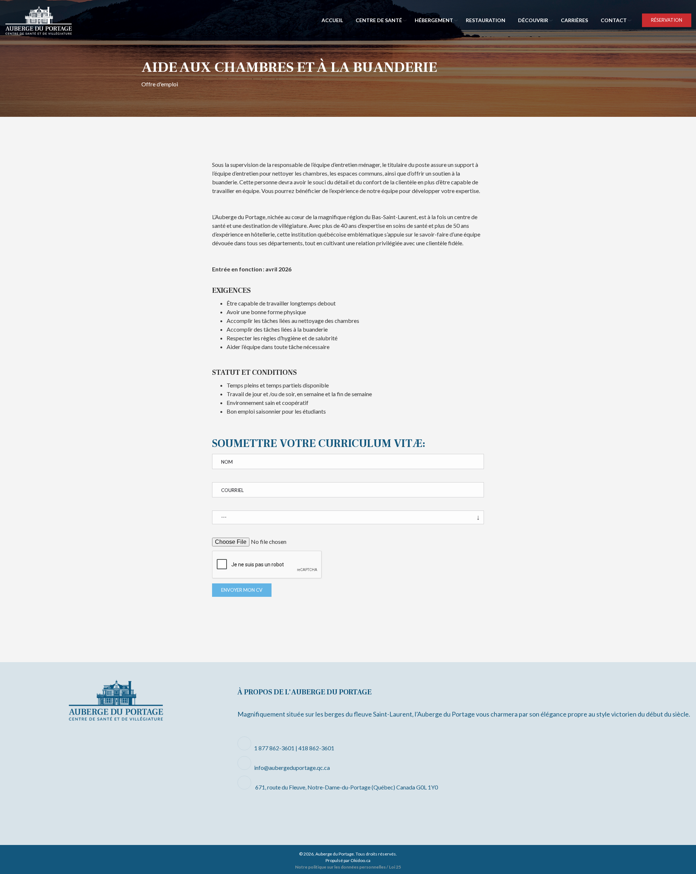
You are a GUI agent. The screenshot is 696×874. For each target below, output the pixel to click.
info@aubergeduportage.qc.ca (292, 767)
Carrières (574, 20)
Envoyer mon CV (241, 590)
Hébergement (434, 20)
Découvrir (533, 20)
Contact (614, 20)
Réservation (666, 20)
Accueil (332, 20)
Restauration (485, 20)
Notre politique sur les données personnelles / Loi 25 (348, 867)
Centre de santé (379, 20)
